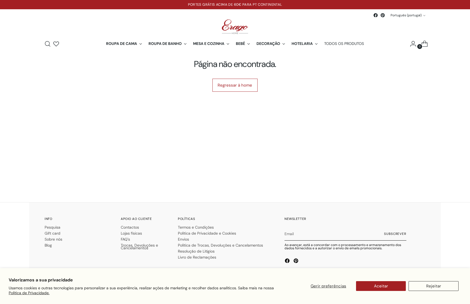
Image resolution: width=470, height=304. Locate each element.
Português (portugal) (406, 15)
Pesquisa (52, 227)
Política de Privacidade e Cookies (207, 233)
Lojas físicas (131, 233)
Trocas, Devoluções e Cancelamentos (139, 246)
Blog (48, 245)
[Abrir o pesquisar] (47, 43)
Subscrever (395, 234)
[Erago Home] (235, 27)
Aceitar (381, 286)
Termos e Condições (196, 227)
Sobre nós (53, 239)
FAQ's (125, 239)
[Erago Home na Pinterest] (382, 15)
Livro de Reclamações (197, 257)
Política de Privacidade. (29, 292)
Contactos (130, 227)
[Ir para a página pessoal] (411, 43)
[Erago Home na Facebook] (375, 15)
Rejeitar (433, 286)
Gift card (52, 233)
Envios (183, 239)
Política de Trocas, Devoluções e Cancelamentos (220, 245)
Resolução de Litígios (196, 251)
